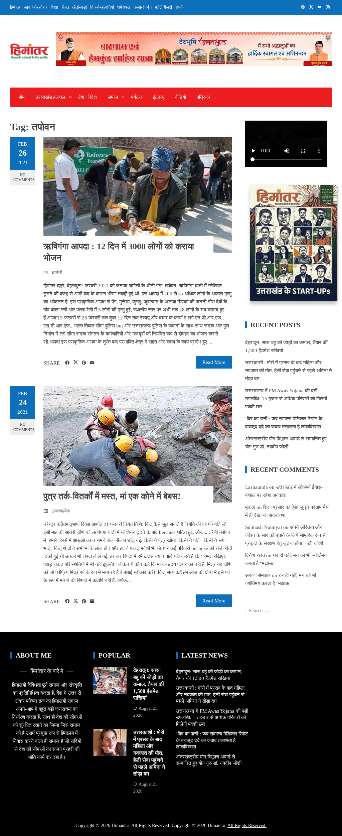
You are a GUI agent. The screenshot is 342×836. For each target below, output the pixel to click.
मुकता (250, 507)
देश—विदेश (87, 97)
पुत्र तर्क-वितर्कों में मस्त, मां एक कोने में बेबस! (112, 496)
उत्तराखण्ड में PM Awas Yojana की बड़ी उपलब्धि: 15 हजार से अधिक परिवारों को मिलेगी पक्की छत (286, 398)
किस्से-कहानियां (102, 7)
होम (22, 97)
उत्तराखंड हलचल (50, 97)
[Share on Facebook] (67, 363)
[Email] (92, 363)
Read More (213, 362)
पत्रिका (203, 97)
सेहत (65, 7)
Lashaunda (256, 487)
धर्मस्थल (123, 7)
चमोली (56, 272)
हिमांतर (15, 7)
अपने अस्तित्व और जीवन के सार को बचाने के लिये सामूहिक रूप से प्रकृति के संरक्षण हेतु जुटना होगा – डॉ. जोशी (285, 535)
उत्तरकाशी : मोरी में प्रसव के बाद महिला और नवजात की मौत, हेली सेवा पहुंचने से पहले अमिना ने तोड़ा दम (288, 370)
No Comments (23, 177)
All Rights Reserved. (247, 825)
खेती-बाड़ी (79, 7)
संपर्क (179, 7)
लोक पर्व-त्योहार (35, 7)
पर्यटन (136, 97)
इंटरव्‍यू (158, 97)
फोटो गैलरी (163, 7)
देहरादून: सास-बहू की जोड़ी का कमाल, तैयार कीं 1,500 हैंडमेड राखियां (148, 684)
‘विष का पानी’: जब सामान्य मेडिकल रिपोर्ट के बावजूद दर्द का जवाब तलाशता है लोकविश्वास (212, 740)
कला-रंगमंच (143, 7)
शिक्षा (54, 7)
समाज (113, 97)
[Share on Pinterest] (84, 363)
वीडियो (180, 97)
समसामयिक (60, 511)
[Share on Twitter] (75, 362)
